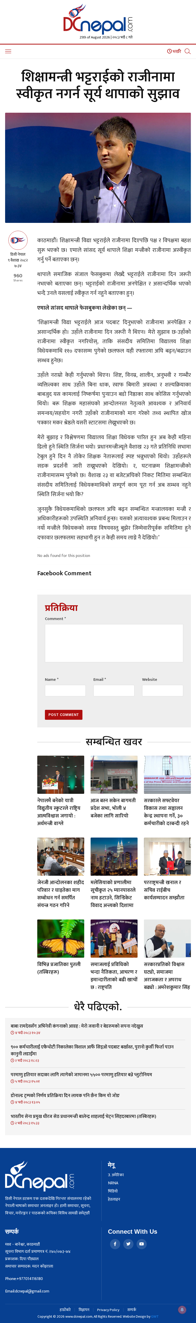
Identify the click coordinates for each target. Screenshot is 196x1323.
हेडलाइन (114, 1200)
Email (99, 679)
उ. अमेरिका (116, 1175)
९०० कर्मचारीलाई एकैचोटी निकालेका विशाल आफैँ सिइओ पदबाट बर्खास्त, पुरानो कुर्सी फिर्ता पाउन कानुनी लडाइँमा (92, 1050)
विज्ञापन (84, 1310)
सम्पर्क (131, 1310)
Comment (55, 618)
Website (149, 679)
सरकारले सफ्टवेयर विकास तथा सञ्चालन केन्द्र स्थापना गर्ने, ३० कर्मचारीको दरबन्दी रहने (166, 812)
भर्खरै (176, 51)
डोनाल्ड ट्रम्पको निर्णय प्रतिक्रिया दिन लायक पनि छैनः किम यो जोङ (65, 1096)
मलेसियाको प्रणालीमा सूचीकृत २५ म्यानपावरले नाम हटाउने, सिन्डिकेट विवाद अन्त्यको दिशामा (113, 894)
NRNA (113, 1183)
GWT (155, 1316)
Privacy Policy (108, 1310)
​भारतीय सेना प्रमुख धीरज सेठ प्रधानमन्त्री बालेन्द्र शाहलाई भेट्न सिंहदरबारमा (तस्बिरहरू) (83, 1116)
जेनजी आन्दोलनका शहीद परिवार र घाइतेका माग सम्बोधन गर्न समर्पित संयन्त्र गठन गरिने (60, 894)
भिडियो (113, 1191)
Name (51, 679)
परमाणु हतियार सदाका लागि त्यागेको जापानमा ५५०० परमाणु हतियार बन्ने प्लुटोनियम (81, 1075)
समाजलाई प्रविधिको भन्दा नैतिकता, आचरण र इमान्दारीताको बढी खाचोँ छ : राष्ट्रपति (114, 976)
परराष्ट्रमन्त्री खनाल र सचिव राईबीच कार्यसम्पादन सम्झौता (164, 890)
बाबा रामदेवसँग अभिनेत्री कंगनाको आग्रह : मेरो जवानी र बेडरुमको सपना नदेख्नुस (77, 1026)
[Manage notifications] (182, 1310)
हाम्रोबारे (65, 1310)
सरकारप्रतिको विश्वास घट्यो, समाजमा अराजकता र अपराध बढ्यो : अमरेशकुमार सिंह (167, 976)
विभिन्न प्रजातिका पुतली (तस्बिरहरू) (59, 968)
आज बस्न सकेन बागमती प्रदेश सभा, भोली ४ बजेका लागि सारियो (113, 808)
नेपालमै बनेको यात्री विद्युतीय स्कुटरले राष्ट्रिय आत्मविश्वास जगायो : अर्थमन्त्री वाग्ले (58, 812)
